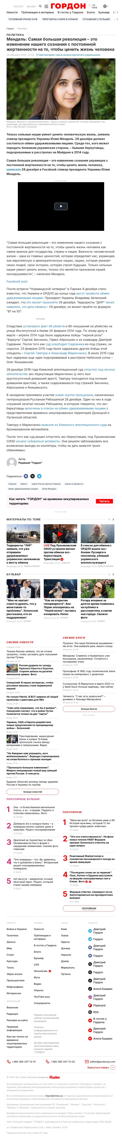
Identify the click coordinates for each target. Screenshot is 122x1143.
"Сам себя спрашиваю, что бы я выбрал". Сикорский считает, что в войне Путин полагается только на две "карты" (32, 710)
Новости (12, 12)
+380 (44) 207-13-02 (63, 1061)
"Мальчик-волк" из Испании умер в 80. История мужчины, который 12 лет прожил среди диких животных (92, 823)
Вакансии (12, 1007)
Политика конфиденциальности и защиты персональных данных (45, 1032)
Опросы (38, 990)
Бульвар (104, 12)
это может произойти (42, 302)
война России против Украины (46, 484)
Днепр (65, 961)
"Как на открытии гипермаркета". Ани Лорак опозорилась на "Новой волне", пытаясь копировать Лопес (60, 607)
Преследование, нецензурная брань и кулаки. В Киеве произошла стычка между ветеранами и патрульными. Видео (30, 741)
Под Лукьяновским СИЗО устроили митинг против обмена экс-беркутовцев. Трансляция (60, 552)
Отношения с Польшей (96, 19)
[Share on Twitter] (32, 476)
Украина (12, 484)
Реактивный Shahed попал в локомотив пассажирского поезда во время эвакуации (92, 859)
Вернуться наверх (98, 1067)
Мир (9, 948)
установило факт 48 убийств (44, 326)
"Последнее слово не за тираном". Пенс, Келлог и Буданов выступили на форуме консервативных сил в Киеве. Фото (91, 877)
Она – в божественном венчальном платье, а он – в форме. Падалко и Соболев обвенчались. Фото (34, 810)
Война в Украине (32, 566)
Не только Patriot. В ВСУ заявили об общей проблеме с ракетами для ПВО (32, 698)
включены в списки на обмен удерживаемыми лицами (65, 408)
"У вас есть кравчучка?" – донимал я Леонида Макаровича (84, 698)
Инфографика (15, 986)
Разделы (38, 923)
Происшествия (15, 980)
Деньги (11, 941)
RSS (96, 1012)
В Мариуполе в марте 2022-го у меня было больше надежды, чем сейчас (88, 685)
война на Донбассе (74, 484)
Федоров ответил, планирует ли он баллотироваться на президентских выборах (91, 894)
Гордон (10, 28)
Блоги (91, 12)
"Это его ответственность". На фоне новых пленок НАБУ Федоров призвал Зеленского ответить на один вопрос (92, 841)
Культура (12, 961)
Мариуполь (68, 967)
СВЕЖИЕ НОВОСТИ (20, 642)
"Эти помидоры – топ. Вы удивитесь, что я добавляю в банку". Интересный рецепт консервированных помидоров (35, 864)
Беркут (24, 484)
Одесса (65, 941)
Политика (22, 28)
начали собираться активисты (38, 441)
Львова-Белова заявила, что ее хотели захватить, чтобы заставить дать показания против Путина (32, 654)
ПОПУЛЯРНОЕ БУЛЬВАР (23, 799)
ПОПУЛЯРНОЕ (72, 812)
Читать (104, 501)
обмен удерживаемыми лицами (23, 489)
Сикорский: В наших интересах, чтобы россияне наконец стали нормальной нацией (30, 685)
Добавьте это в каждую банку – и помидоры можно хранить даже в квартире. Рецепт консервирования (34, 826)
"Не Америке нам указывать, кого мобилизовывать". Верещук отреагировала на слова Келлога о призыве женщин (33, 756)
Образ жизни (14, 973)
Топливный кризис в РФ (22, 19)
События (65, 563)
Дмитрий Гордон (99, 931)
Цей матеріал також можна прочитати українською (69, 54)
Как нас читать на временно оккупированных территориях (17, 1041)
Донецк (65, 948)
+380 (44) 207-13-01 (24, 1061)
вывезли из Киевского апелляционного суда (74, 425)
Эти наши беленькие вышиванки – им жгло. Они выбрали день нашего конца (88, 645)
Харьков (66, 954)
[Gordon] (68, 6)
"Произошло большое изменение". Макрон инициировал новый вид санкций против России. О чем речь (32, 770)
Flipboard (99, 1005)
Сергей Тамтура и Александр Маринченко (55, 353)
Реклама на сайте (17, 1020)
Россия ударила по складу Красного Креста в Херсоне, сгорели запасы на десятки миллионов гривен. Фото (30, 670)
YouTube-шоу (42, 996)
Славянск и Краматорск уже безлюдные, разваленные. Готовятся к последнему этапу (86, 658)
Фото (37, 977)
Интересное (14, 993)
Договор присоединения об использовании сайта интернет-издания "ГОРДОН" (46, 1047)
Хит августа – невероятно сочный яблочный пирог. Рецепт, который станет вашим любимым (33, 881)
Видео (37, 983)
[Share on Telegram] (39, 476)
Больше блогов (89, 709)
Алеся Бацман (102, 988)
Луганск (66, 973)
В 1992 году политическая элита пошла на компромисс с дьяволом (89, 673)
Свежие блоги (74, 637)
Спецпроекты (42, 1003)
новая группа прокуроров (74, 395)
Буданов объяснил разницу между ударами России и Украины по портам (32, 783)
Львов (64, 935)
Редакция (12, 1013)
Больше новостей (33, 791)
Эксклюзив (40, 970)
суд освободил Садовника (65, 344)
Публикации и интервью (37, 12)
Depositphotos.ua (54, 1095)
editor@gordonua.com (102, 1061)
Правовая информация (14, 1028)
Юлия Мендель (49, 489)
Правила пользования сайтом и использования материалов (46, 1018)
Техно (10, 967)
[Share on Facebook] (26, 476)
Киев (64, 929)
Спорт (10, 954)
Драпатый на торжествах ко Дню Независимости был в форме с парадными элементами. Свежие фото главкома (35, 844)
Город (64, 923)
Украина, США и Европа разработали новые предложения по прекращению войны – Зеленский (30, 725)
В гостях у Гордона (70, 12)
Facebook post (17, 281)
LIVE (36, 964)
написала (14, 169)
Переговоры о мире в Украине (60, 19)
